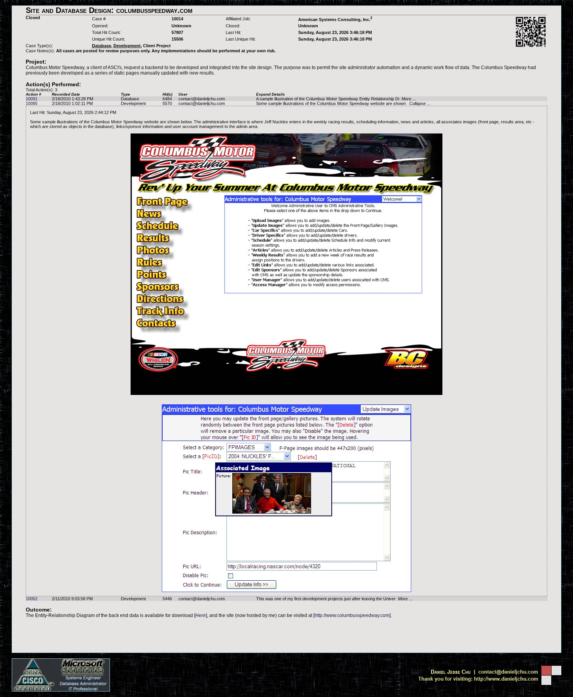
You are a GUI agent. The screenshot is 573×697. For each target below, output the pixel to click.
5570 (167, 103)
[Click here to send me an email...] (488, 673)
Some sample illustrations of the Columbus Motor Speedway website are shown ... (343, 103)
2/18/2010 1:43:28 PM (72, 98)
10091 (31, 98)
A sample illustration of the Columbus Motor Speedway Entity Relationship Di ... (336, 98)
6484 (167, 98)
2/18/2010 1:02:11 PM (72, 103)
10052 (31, 598)
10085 (31, 103)
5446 (167, 598)
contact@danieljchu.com (202, 98)
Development (133, 103)
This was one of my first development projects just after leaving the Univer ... (334, 598)
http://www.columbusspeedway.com (352, 615)
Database (130, 98)
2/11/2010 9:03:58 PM (72, 598)
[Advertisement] (286, 635)
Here (200, 615)
